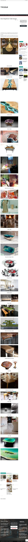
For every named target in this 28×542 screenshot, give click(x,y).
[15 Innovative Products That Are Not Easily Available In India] (23, 45)
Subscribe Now (14, 528)
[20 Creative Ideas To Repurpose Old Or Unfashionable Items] (15, 477)
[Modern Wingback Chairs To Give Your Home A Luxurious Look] (9, 488)
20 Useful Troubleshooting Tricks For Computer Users (4, 532)
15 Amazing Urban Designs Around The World (4, 535)
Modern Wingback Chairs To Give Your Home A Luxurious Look (9, 493)
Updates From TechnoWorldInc (22, 521)
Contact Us (24, 541)
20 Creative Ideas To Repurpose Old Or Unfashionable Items (15, 481)
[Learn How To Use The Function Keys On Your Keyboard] (21, 75)
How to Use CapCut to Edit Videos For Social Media (4, 524)
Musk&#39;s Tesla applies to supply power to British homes (23, 525)
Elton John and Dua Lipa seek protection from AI (22, 537)
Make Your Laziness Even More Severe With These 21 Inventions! (25, 59)
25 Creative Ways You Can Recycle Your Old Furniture (3, 480)
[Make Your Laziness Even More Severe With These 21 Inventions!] (20, 58)
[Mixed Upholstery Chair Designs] (3, 486)
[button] (26, 15)
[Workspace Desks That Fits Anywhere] (15, 486)
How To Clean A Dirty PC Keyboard (4, 526)
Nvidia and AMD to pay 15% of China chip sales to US (23, 531)
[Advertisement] (18, 7)
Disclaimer (22, 541)
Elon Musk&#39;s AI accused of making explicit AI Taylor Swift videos (23, 534)
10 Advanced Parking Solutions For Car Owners (25, 72)
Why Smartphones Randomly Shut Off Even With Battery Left (25, 79)
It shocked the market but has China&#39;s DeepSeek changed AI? (23, 528)
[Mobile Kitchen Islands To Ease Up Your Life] (9, 478)
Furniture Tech (3, 17)
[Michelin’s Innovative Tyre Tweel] (20, 56)
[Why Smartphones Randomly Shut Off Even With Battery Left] (26, 76)
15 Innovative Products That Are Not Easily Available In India (23, 49)
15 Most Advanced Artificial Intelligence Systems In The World (5, 529)
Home (1, 17)
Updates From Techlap (4, 521)
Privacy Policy (18, 541)
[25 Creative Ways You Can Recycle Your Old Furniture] (3, 477)
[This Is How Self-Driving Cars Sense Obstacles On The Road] (21, 69)
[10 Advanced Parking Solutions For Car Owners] (26, 69)
